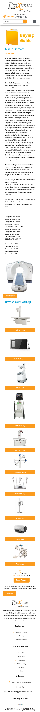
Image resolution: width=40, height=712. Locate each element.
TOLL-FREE (16, 576)
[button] (34, 21)
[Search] (25, 21)
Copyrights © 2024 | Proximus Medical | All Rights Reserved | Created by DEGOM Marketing (20, 709)
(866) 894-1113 (21, 17)
